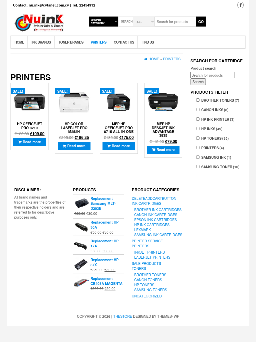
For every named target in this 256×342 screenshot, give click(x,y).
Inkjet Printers (149, 252)
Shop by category (97, 21)
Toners (139, 268)
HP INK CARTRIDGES (152, 224)
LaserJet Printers (152, 257)
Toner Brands (70, 42)
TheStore (122, 316)
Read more (32, 141)
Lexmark (142, 229)
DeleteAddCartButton (154, 198)
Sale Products (146, 263)
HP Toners (144, 284)
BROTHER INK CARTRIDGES (158, 209)
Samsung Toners (150, 289)
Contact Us (124, 42)
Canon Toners (148, 279)
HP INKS (211, 128)
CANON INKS (214, 109)
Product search (203, 68)
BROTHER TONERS (220, 100)
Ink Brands (41, 42)
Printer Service (147, 240)
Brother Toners (150, 274)
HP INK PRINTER (217, 119)
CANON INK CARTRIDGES (155, 214)
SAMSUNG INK (216, 157)
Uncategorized (147, 295)
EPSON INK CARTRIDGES (155, 219)
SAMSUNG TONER (220, 166)
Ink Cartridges (146, 203)
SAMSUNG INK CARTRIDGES (158, 234)
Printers (98, 42)
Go (201, 21)
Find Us (148, 42)
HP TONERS (215, 138)
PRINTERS (212, 147)
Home (19, 42)
